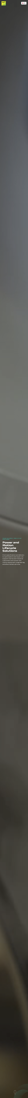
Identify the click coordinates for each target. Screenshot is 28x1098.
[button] (15, 1092)
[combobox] (23, 3)
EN (24, 3)
